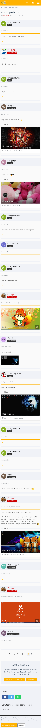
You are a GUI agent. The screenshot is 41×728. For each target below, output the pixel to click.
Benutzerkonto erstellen (14, 679)
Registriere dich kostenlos (18, 672)
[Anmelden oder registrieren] (33, 3)
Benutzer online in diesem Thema (17, 705)
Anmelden (31, 679)
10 (25, 654)
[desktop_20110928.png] (20, 612)
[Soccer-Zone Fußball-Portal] (3, 3)
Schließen (21, 725)
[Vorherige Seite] (9, 654)
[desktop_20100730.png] (20, 319)
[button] (38, 3)
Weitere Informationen (9, 725)
